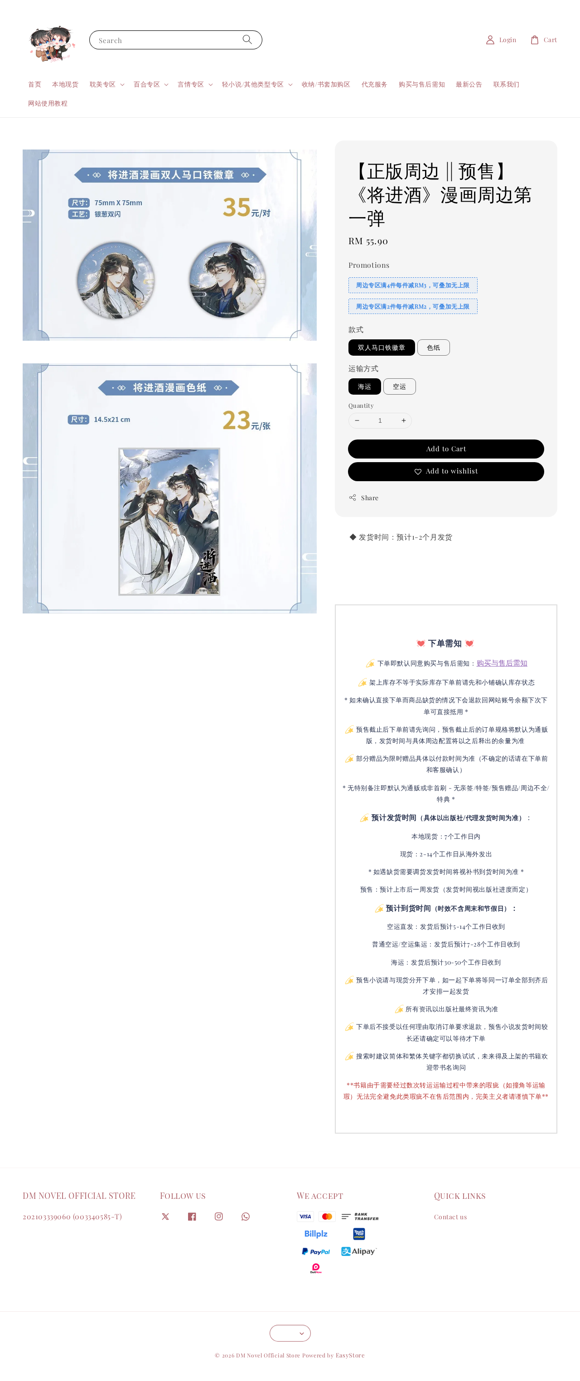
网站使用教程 (48, 103)
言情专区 (191, 84)
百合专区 (147, 84)
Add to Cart (446, 448)
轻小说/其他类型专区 (253, 84)
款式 (355, 329)
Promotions (369, 265)
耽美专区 (103, 84)
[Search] (247, 39)
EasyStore (350, 1355)
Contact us (450, 1217)
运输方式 (363, 368)
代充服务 (375, 84)
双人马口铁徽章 (382, 347)
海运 (365, 386)
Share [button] (370, 497)
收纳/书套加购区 (326, 84)
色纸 (433, 347)
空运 (399, 386)
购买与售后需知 (422, 84)
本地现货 (65, 84)
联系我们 (506, 84)
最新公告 (469, 84)
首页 (34, 84)
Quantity (361, 405)
